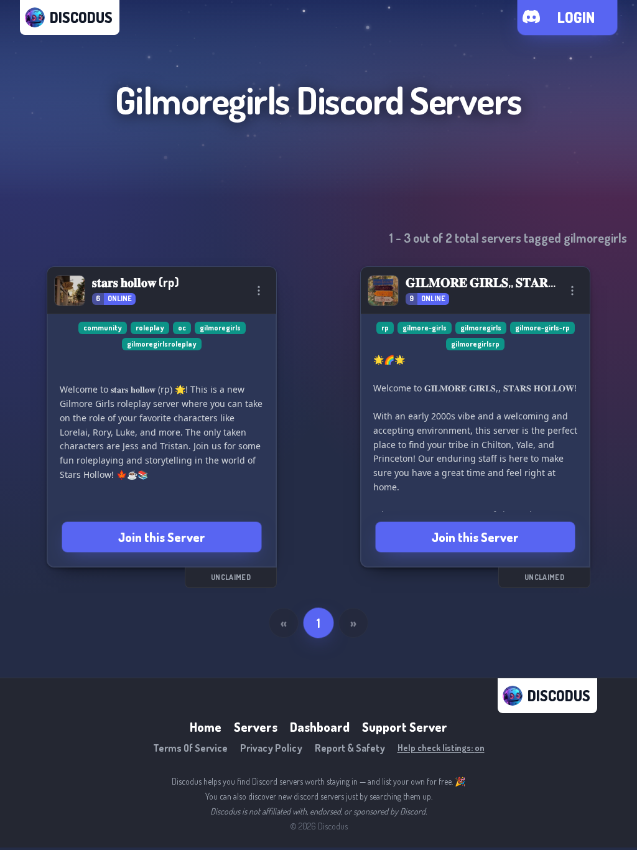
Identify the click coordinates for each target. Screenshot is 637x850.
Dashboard (320, 727)
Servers (255, 727)
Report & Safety (350, 748)
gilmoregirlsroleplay (162, 343)
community (102, 327)
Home (205, 727)
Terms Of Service (190, 748)
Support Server (404, 727)
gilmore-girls (424, 327)
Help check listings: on (441, 747)
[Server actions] (259, 291)
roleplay (150, 327)
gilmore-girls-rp (542, 327)
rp (385, 327)
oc (182, 327)
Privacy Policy (271, 748)
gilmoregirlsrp (475, 343)
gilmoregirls (220, 327)
